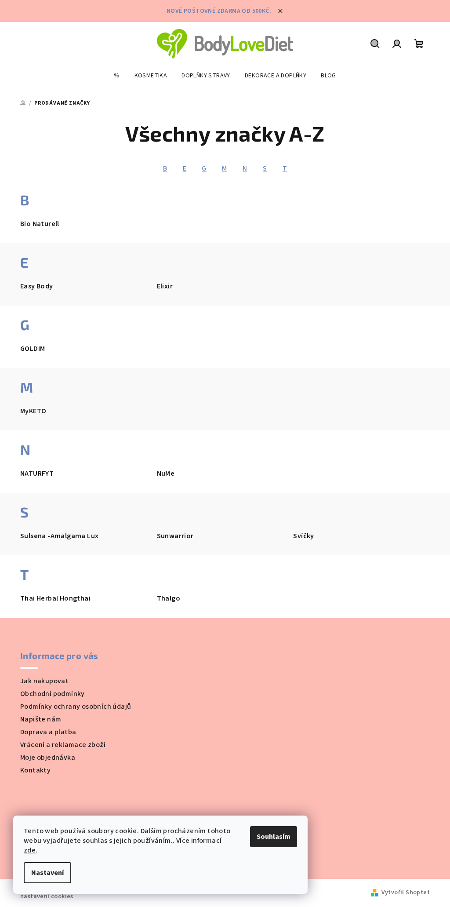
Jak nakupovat (44, 681)
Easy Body (36, 286)
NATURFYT (37, 473)
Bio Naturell (39, 224)
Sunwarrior (175, 536)
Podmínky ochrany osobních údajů (75, 706)
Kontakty (35, 770)
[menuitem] (117, 76)
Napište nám (40, 719)
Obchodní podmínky (52, 694)
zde (30, 850)
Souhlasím (273, 836)
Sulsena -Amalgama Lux (59, 536)
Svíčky (303, 536)
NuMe (166, 473)
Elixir (165, 286)
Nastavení (47, 873)
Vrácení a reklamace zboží (62, 745)
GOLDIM (32, 348)
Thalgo (168, 598)
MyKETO (33, 411)
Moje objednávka (47, 757)
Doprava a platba (48, 732)
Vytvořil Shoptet (405, 892)
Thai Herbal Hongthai (55, 598)
